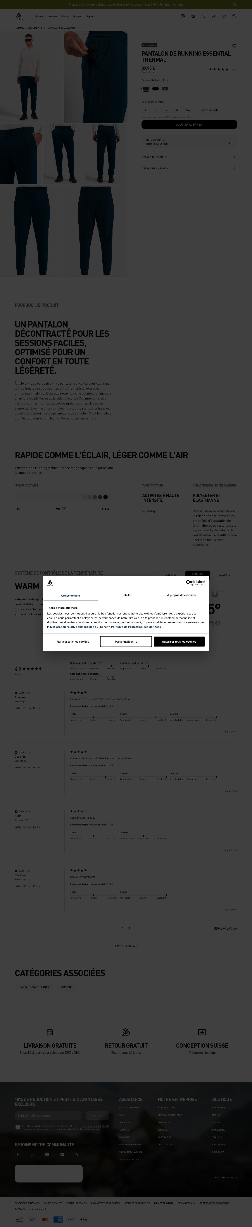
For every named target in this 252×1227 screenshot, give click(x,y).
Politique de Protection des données (136, 626)
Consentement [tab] (70, 595)
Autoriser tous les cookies (179, 641)
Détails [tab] (126, 595)
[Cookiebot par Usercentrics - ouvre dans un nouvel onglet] (189, 583)
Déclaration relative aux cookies (72, 626)
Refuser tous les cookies (73, 641)
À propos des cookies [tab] (181, 595)
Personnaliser (124, 641)
